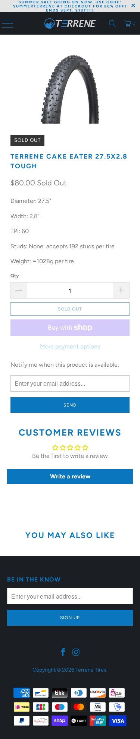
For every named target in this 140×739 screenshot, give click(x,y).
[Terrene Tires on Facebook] (63, 652)
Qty (14, 275)
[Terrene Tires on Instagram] (76, 652)
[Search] (112, 23)
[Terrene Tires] (70, 23)
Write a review (70, 476)
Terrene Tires (90, 670)
